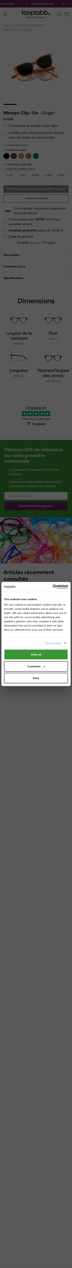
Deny (36, 678)
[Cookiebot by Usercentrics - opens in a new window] (52, 587)
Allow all (36, 654)
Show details (53, 643)
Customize (34, 666)
